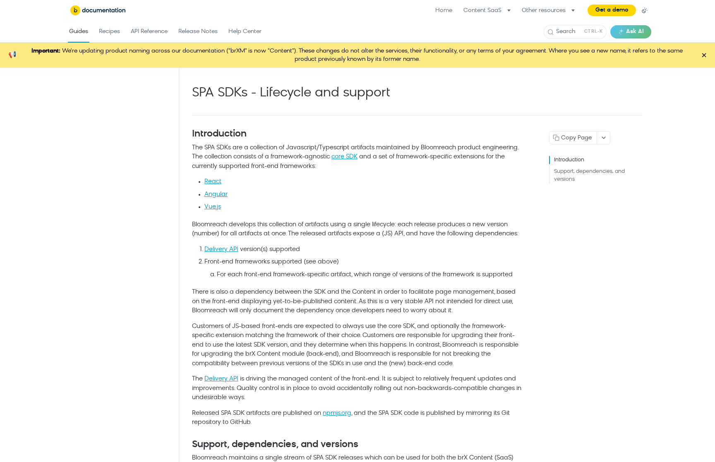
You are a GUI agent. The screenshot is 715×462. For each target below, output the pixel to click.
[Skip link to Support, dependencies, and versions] (186, 445)
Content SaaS (482, 10)
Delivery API (221, 250)
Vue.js (212, 207)
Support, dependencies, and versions (589, 175)
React (212, 182)
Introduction (569, 160)
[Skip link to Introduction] (186, 134)
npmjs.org (337, 413)
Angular (216, 195)
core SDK (344, 157)
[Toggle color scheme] (644, 10)
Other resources (544, 10)
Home (443, 10)
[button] (612, 10)
